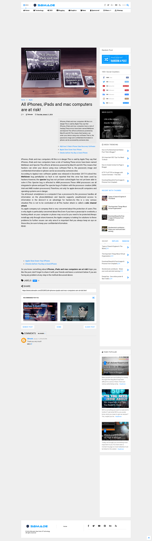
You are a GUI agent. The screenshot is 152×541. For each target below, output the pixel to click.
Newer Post (28, 327)
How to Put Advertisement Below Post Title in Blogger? (114, 370)
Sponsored (95, 10)
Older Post (90, 327)
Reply (29, 344)
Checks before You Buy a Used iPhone (73, 153)
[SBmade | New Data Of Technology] (44, 5)
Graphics (73, 10)
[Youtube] (116, 5)
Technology (39, 10)
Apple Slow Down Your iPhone (71, 150)
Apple (31, 100)
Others (107, 10)
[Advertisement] (76, 30)
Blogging (61, 10)
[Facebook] (105, 5)
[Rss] (120, 5)
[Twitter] (108, 5)
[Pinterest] (105, 526)
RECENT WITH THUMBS (111, 190)
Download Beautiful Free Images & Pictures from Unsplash (116, 218)
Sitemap (120, 10)
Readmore (123, 384)
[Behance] (110, 526)
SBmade (30, 338)
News (84, 10)
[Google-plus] (112, 5)
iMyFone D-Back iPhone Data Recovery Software (77, 146)
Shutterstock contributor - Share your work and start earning (116, 229)
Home (27, 10)
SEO (51, 10)
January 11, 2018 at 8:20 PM (40, 338)
